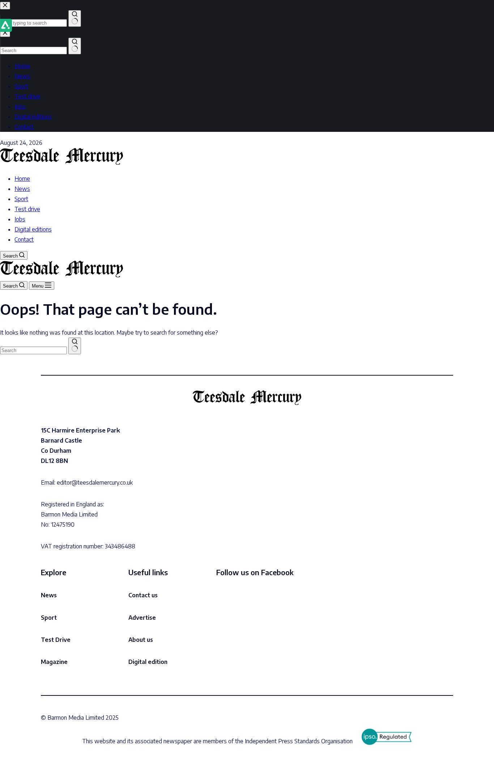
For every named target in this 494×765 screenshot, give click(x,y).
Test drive (27, 209)
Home (22, 178)
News (22, 188)
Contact (24, 239)
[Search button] (74, 346)
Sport (21, 198)
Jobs (19, 219)
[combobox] (33, 350)
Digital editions (33, 229)
